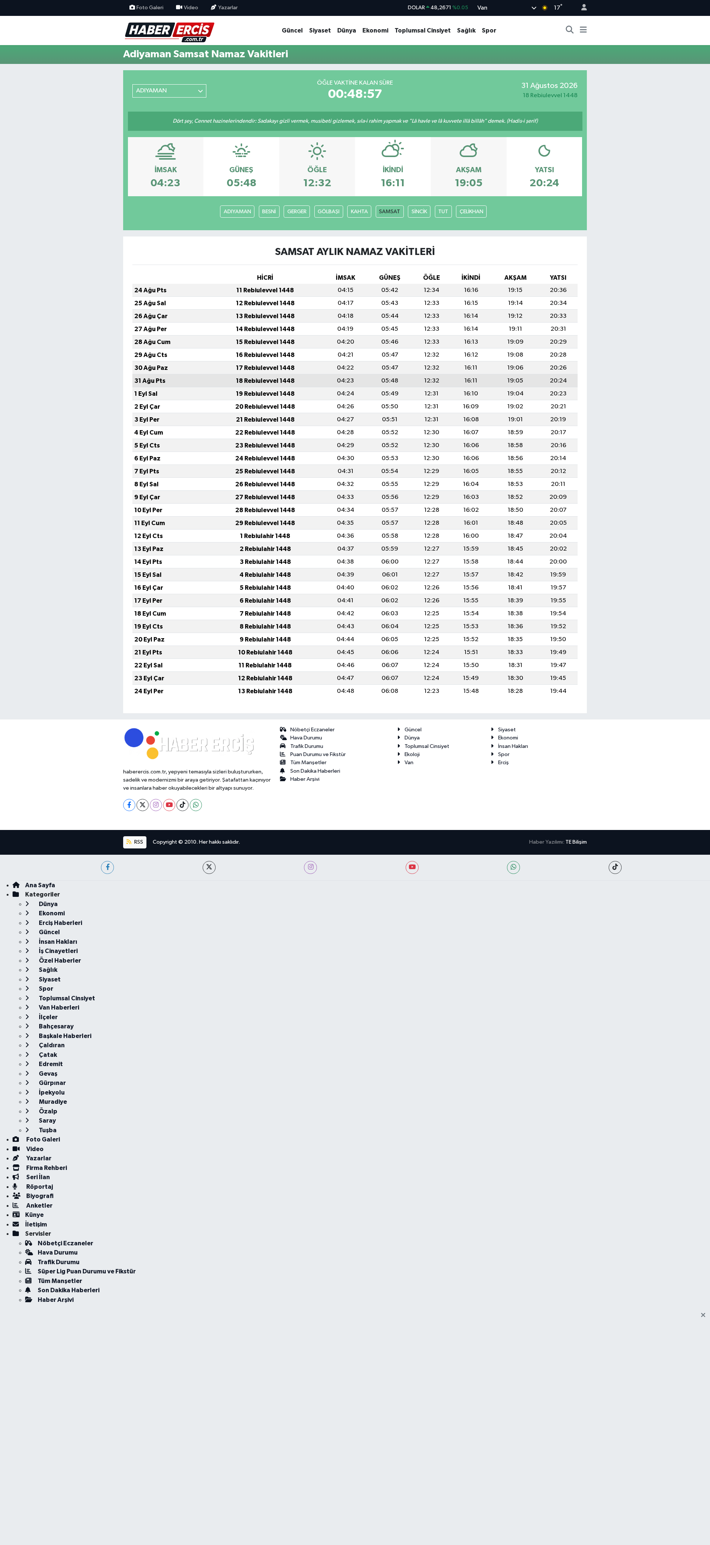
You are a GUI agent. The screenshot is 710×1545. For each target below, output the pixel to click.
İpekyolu (51, 1092)
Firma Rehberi (46, 1168)
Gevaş (47, 1074)
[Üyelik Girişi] (581, 8)
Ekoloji (412, 754)
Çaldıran (51, 1045)
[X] (142, 805)
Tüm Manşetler (308, 762)
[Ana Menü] (583, 30)
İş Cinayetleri (58, 951)
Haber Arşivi (305, 779)
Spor (489, 30)
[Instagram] (156, 805)
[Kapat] (705, 1315)
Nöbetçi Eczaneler (312, 729)
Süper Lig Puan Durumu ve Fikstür (87, 1271)
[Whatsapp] (196, 805)
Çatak (47, 1055)
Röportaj (39, 1187)
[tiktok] (615, 867)
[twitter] (209, 867)
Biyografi (39, 1196)
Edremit (50, 1064)
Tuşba (47, 1130)
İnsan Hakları (513, 746)
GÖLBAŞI (328, 211)
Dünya (346, 30)
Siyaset (320, 30)
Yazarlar (228, 7)
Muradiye (52, 1102)
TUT (443, 211)
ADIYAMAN (237, 211)
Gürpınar (52, 1083)
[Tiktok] (182, 805)
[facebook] (107, 867)
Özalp (47, 1111)
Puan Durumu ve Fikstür (318, 754)
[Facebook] (129, 805)
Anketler (39, 1205)
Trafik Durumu (306, 746)
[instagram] (310, 867)
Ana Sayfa (40, 885)
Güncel (292, 30)
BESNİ (269, 211)
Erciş (503, 762)
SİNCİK (419, 211)
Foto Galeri (149, 7)
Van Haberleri (58, 1007)
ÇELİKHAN (471, 211)
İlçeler (48, 1017)
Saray (47, 1120)
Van (409, 762)
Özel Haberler (59, 960)
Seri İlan (37, 1177)
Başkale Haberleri (64, 1036)
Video (191, 7)
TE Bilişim (576, 842)
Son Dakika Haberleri (315, 771)
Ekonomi (375, 30)
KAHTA (359, 211)
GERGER (297, 211)
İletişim (36, 1224)
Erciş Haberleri (60, 923)
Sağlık (466, 30)
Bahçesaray (56, 1026)
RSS (138, 842)
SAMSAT (389, 211)
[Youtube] (169, 805)
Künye (34, 1215)
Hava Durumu (306, 738)
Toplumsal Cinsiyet (423, 30)
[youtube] (412, 867)
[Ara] (570, 30)
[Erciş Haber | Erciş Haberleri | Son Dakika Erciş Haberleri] (169, 30)
